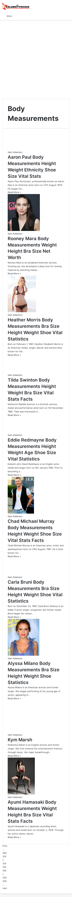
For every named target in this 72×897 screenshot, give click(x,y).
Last (5, 888)
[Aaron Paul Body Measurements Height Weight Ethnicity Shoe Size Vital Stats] (22, 148)
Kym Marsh (20, 740)
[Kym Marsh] (36, 731)
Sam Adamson (15, 152)
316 (4, 870)
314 (4, 863)
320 (5, 877)
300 (5, 853)
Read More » (14, 192)
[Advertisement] (36, 59)
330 (5, 881)
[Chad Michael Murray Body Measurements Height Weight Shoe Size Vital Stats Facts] (21, 512)
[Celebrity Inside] (16, 6)
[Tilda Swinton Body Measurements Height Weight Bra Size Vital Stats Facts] (21, 371)
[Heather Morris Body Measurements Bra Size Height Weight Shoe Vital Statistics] (22, 311)
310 (4, 856)
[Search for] (67, 15)
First (5, 846)
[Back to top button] (1, 891)
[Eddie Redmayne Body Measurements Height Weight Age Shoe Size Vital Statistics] (21, 431)
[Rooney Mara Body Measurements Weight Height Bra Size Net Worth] (24, 230)
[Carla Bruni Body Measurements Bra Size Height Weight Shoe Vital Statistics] (22, 573)
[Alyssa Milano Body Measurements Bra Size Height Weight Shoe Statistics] (23, 655)
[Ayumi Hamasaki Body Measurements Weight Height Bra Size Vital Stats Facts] (21, 793)
